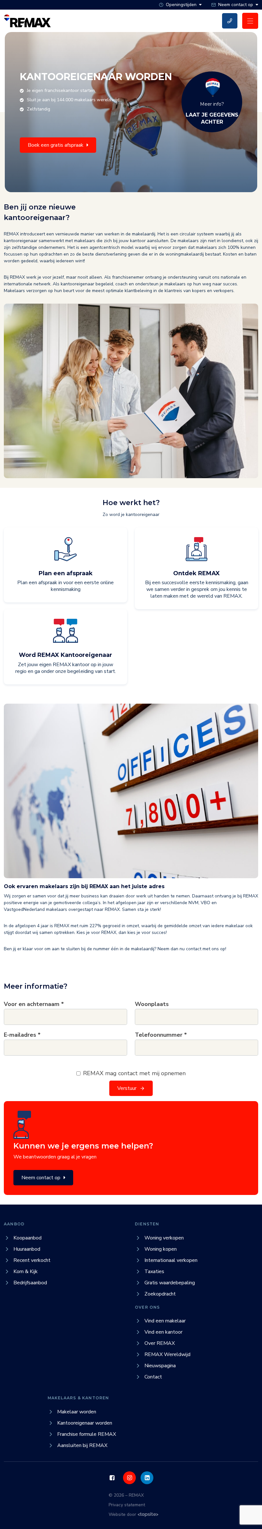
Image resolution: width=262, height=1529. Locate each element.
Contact (153, 1376)
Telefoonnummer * (161, 1035)
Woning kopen (160, 1249)
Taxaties (154, 1271)
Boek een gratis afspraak (55, 145)
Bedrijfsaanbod (30, 1282)
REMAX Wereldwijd (167, 1354)
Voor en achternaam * (34, 1004)
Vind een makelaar (165, 1320)
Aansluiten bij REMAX (82, 1445)
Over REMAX (159, 1343)
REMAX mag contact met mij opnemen (134, 1073)
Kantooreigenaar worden (84, 1423)
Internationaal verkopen (170, 1260)
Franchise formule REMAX (86, 1434)
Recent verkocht (31, 1260)
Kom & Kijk (25, 1271)
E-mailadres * (22, 1035)
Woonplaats (152, 1004)
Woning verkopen (164, 1237)
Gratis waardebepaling (169, 1282)
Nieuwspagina (160, 1365)
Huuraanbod (26, 1249)
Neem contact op (40, 1177)
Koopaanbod (27, 1237)
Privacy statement (127, 1505)
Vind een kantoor (163, 1332)
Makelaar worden (76, 1411)
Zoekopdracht (160, 1293)
